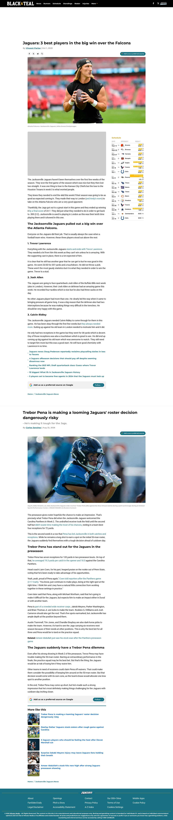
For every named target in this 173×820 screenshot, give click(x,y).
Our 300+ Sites (114, 798)
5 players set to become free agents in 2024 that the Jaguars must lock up (66, 376)
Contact (88, 798)
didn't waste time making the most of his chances (58, 525)
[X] (158, 3)
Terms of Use (113, 802)
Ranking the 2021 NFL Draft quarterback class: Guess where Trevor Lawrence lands (62, 366)
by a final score (36, 211)
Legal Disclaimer (35, 807)
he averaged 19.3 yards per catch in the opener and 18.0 (58, 560)
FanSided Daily (35, 802)
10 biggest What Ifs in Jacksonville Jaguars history (54, 372)
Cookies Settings (115, 807)
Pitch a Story (59, 802)
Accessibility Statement (64, 807)
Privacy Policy (91, 802)
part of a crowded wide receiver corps (52, 606)
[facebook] (153, 3)
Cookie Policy (139, 802)
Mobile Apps (138, 798)
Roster (77, 3)
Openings (57, 798)
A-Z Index (89, 807)
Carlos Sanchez (33, 428)
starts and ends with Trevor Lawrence (84, 249)
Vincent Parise (33, 48)
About (30, 798)
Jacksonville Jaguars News (47, 394)
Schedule (57, 3)
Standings (67, 3)
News (38, 3)
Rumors (47, 3)
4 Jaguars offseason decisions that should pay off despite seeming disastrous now (62, 359)
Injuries (86, 3)
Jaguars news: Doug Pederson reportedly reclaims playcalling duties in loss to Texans (67, 353)
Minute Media (15, 813)
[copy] (42, 53)
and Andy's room (94, 198)
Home (30, 394)
